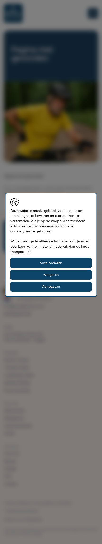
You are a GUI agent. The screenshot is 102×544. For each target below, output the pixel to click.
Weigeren (51, 275)
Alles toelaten (51, 263)
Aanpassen (51, 286)
